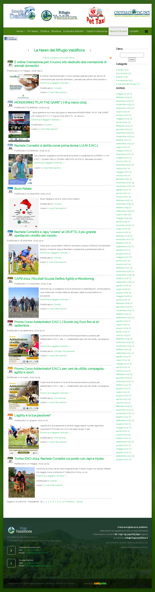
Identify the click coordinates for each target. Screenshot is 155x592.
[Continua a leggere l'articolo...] (55, 83)
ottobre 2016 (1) (123, 278)
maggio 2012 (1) (124, 427)
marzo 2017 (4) (123, 264)
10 (63, 501)
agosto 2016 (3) (123, 285)
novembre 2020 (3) (125, 186)
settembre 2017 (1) (125, 246)
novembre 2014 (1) (125, 346)
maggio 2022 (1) (124, 158)
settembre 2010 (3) (125, 456)
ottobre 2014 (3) (123, 349)
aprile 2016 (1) (123, 300)
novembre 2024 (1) (125, 104)
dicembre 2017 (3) (125, 239)
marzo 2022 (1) (123, 161)
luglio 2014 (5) (123, 360)
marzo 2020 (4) (123, 197)
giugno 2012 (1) (123, 424)
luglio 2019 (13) (123, 214)
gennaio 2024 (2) (124, 129)
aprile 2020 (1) (123, 193)
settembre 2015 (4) (125, 317)
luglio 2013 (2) (123, 392)
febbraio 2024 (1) (124, 126)
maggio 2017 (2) (124, 257)
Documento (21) (124, 73)
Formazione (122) (124, 80)
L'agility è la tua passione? (32, 415)
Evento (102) (122, 77)
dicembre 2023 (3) (125, 133)
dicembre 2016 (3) (125, 271)
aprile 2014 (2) (123, 367)
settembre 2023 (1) (125, 143)
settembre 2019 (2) (125, 211)
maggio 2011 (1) (124, 449)
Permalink (61, 92)
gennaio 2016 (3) (124, 307)
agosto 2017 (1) (123, 250)
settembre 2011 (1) (125, 442)
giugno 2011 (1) (123, 445)
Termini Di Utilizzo (65, 583)
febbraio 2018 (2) (124, 236)
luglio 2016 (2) (123, 289)
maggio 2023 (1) (124, 150)
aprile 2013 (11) (123, 399)
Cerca (71, 58)
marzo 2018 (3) (123, 232)
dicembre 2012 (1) (125, 410)
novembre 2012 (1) (125, 413)
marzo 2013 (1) (123, 403)
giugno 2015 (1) (123, 328)
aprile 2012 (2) (123, 431)
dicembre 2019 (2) (125, 204)
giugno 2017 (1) (123, 254)
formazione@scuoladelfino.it (39, 566)
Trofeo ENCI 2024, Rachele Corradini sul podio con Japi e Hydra (59, 458)
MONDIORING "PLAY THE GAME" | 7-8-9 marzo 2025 (50, 102)
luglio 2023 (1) (123, 147)
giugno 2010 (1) (123, 459)
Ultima (79, 501)
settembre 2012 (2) (125, 420)
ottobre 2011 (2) (123, 438)
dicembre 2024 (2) (125, 101)
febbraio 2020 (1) (124, 200)
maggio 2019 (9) (124, 218)
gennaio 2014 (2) (124, 378)
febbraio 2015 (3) (124, 339)
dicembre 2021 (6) (125, 165)
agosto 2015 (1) (123, 321)
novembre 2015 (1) (125, 310)
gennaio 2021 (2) (124, 179)
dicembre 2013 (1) (125, 381)
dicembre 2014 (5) (125, 342)
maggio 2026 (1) (124, 94)
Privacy (50, 583)
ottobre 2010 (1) (123, 452)
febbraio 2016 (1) (124, 303)
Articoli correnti (50, 58)
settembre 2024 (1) (125, 108)
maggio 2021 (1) (124, 172)
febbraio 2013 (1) (124, 406)
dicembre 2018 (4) (125, 225)
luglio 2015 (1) (123, 324)
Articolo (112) (122, 70)
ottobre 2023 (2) (123, 140)
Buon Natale (23, 188)
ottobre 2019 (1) (123, 207)
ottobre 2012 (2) (123, 417)
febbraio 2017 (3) (124, 268)
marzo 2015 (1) (123, 335)
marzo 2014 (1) (123, 371)
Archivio (63, 58)
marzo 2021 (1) (123, 175)
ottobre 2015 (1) (123, 314)
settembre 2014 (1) (125, 353)
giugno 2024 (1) (123, 115)
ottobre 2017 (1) (123, 243)
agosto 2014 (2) (123, 356)
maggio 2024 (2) (124, 119)
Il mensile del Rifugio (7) (128, 84)
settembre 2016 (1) (125, 282)
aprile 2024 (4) (123, 122)
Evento (48, 125)
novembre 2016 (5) (125, 275)
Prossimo (70, 501)
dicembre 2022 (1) (125, 154)
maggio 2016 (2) (124, 296)
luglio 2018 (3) (123, 229)
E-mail (50, 92)
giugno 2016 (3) (124, 293)
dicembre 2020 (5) (125, 183)
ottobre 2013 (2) (123, 385)
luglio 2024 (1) (123, 111)
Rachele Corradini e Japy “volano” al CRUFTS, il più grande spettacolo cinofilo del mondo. (55, 233)
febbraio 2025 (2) (124, 97)
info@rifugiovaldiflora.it (37, 553)
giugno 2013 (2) (123, 395)
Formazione (68, 351)
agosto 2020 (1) (123, 190)
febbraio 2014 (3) (124, 374)
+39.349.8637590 (31, 550)
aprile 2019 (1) (123, 222)
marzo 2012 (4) (123, 435)
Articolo (58, 88)
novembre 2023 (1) (125, 136)
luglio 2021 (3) (123, 168)
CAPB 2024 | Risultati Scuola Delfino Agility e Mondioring (54, 278)
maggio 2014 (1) (124, 364)
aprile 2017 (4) (123, 261)
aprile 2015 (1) (123, 332)
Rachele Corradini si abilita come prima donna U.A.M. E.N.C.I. (56, 145)
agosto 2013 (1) (123, 388)
